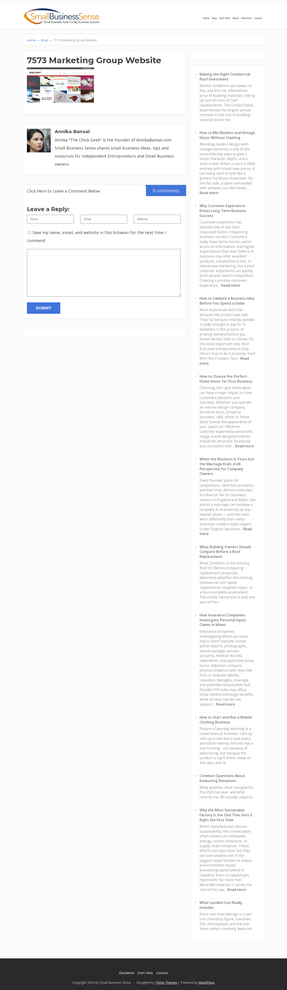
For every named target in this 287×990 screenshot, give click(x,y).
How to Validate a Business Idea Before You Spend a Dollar (227, 301)
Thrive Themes (166, 982)
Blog (214, 18)
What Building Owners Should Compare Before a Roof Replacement (225, 551)
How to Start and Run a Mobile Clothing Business (226, 720)
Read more (209, 192)
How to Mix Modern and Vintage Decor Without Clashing (227, 135)
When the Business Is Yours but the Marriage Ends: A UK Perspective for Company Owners (227, 466)
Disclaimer (126, 973)
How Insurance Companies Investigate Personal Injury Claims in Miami (223, 620)
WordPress (207, 982)
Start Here (224, 18)
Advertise (246, 18)
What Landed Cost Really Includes (221, 905)
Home (206, 18)
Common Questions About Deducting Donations (222, 778)
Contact (258, 18)
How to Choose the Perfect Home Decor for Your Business (226, 379)
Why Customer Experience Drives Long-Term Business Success (223, 210)
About (236, 18)
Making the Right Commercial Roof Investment (225, 77)
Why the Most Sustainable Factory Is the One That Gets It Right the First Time (226, 815)
